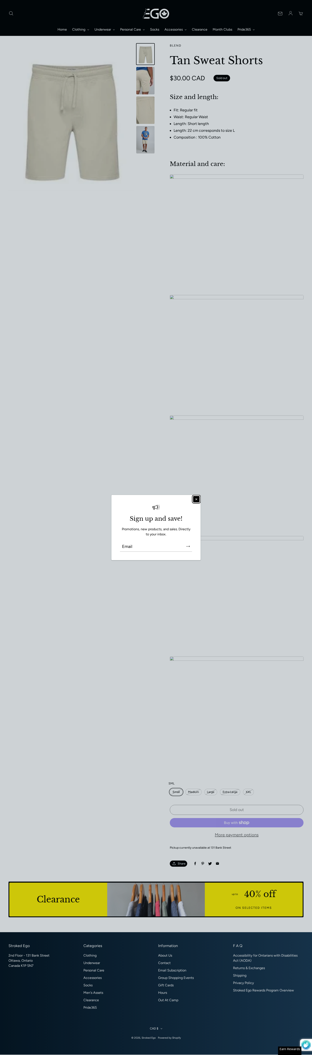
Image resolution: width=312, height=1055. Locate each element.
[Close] (196, 499)
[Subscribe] (188, 546)
